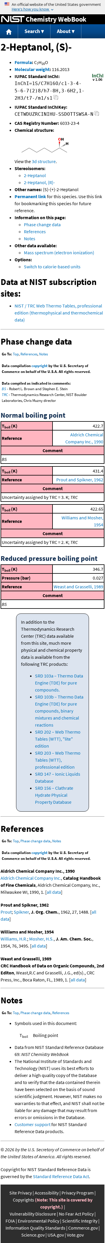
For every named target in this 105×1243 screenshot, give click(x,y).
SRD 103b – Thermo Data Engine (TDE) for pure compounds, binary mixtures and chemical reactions (59, 711)
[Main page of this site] (9, 31)
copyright (40, 365)
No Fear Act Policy (76, 1214)
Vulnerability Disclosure (33, 1214)
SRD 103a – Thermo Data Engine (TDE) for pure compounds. (59, 683)
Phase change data (42, 224)
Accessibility (47, 1193)
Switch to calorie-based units (52, 266)
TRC (5, 394)
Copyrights (23, 1200)
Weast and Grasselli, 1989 (78, 586)
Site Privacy (20, 1193)
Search (32, 31)
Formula (23, 62)
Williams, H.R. (14, 939)
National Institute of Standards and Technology (12, 19)
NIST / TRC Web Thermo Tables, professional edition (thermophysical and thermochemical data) (59, 313)
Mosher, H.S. (41, 939)
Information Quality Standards (35, 1228)
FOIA (10, 1221)
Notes (29, 238)
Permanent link (30, 196)
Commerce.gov (83, 1228)
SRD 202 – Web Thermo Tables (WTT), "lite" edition (57, 739)
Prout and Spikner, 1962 (79, 480)
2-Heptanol (35, 175)
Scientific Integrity (79, 1221)
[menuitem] (9, 31)
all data (54, 892)
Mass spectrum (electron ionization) (59, 252)
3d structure (44, 161)
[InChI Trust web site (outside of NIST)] (97, 80)
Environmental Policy (38, 1221)
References (35, 231)
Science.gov (33, 1235)
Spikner (21, 912)
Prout (6, 912)
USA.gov (56, 1235)
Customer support (32, 1124)
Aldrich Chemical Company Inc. (31, 878)
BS (4, 388)
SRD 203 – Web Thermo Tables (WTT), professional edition (57, 760)
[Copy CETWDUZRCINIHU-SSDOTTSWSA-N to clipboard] (96, 115)
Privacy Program (78, 1193)
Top (16, 354)
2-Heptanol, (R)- (39, 182)
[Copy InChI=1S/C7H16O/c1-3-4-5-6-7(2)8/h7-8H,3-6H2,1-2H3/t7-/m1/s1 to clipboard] (55, 98)
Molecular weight (32, 69)
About (64, 31)
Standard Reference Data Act (61, 1176)
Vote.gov (75, 1235)
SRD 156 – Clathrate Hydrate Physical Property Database (54, 795)
